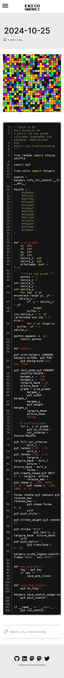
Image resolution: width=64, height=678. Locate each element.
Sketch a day (16, 40)
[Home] (5, 40)
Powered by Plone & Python (32, 665)
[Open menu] (5, 5)
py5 (22, 631)
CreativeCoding (36, 631)
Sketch (14, 631)
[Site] (32, 7)
